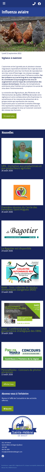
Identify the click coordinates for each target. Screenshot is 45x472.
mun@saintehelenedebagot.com (12, 452)
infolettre (10, 467)
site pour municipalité (30, 465)
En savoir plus (9, 116)
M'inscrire (7, 408)
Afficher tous (9, 384)
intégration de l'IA (19, 465)
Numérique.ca (4, 465)
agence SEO (12, 465)
